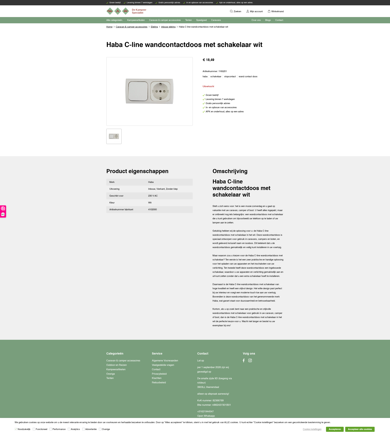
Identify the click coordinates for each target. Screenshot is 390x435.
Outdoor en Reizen (116, 365)
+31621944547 (205, 411)
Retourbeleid (159, 383)
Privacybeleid (159, 374)
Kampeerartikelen (136, 20)
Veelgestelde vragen (163, 365)
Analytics (75, 429)
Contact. (279, 20)
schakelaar (215, 76)
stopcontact (230, 76)
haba (205, 76)
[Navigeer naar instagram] (250, 361)
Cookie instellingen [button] (312, 429)
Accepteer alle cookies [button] (360, 429)
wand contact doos (248, 76)
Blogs (268, 20)
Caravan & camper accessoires (165, 20)
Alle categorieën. (114, 20)
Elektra (154, 27)
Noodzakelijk (24, 429)
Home (109, 27)
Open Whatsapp (206, 416)
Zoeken (237, 11)
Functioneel (41, 429)
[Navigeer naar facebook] (244, 361)
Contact (156, 369)
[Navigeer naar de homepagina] (126, 11)
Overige (110, 374)
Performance (59, 429)
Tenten (188, 20)
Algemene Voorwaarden (165, 361)
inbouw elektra (168, 27)
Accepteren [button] (335, 429)
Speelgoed (201, 20)
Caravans (216, 20)
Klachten (156, 378)
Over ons (256, 20)
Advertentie (91, 429)
